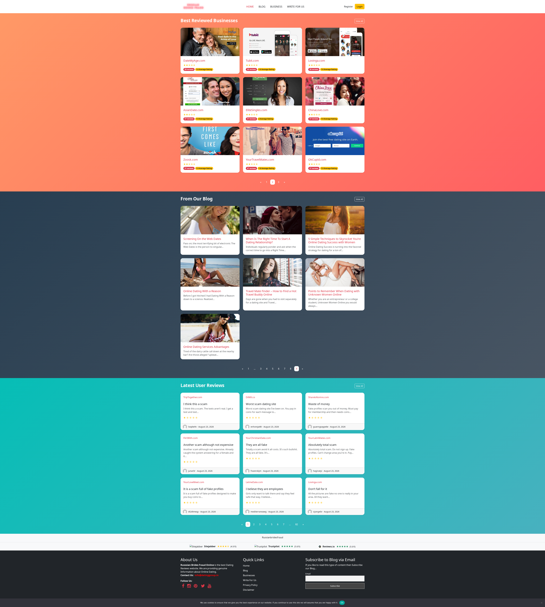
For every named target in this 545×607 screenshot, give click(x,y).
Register (348, 6)
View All (359, 21)
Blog (245, 570)
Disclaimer (248, 589)
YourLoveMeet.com (193, 482)
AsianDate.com (193, 110)
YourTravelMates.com (260, 159)
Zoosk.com (190, 159)
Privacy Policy (250, 585)
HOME (250, 6)
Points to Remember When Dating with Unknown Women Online (334, 292)
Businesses (249, 575)
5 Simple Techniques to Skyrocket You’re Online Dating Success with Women (334, 240)
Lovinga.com (316, 60)
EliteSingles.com (256, 110)
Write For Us (249, 580)
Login (360, 6)
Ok (342, 602)
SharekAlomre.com (318, 397)
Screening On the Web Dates (202, 239)
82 (296, 524)
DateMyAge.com (194, 60)
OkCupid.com (317, 159)
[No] (541, 602)
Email (308, 573)
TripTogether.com (192, 397)
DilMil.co (250, 397)
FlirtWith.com (190, 438)
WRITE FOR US (295, 6)
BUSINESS (276, 6)
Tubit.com (252, 60)
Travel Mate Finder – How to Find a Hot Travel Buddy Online (271, 292)
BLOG (262, 6)
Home (246, 565)
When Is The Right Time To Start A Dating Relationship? (268, 240)
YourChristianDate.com (258, 438)
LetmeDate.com (254, 482)
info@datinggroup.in (207, 575)
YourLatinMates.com (319, 438)
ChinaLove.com (318, 110)
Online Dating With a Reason (202, 291)
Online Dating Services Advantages (206, 347)
